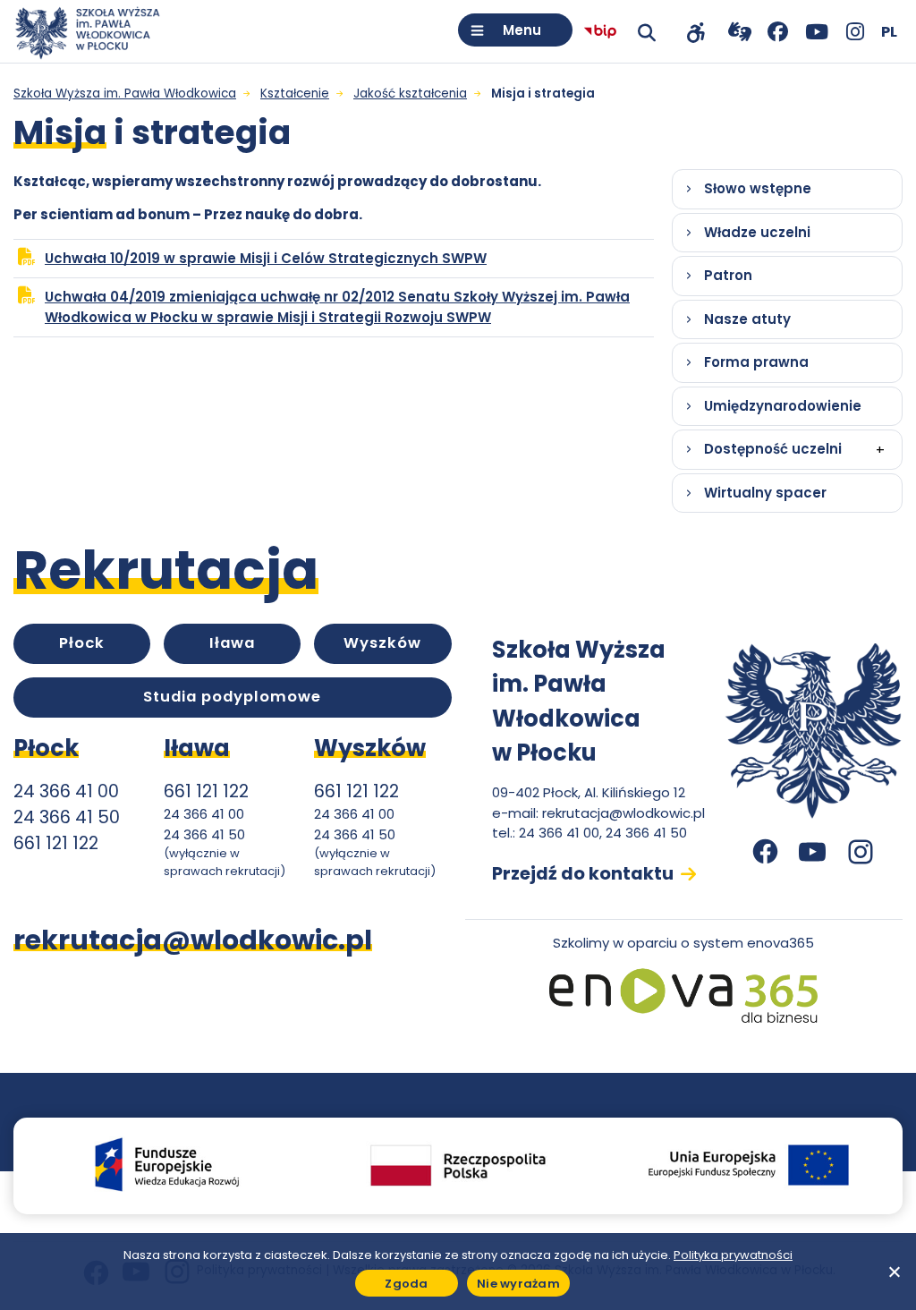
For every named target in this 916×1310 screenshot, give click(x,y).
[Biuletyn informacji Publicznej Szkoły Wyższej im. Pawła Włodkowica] (600, 31)
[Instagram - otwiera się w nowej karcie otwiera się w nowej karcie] (854, 31)
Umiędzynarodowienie (782, 405)
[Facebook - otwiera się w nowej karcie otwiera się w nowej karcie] (777, 31)
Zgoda (406, 1283)
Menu (522, 30)
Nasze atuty (747, 319)
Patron (728, 275)
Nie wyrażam (518, 1283)
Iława (232, 643)
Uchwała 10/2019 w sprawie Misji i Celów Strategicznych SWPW (292, 263)
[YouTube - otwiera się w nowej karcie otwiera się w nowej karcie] (816, 31)
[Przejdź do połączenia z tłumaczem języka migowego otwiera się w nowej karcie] (739, 31)
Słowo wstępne (757, 188)
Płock (82, 643)
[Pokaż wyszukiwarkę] (646, 31)
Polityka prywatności (733, 1254)
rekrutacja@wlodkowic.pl (623, 813)
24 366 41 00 (66, 791)
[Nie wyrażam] (894, 1271)
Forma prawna (756, 362)
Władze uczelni (757, 232)
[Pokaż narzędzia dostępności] (695, 31)
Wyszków (382, 643)
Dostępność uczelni (773, 448)
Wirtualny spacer (765, 492)
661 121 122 (55, 843)
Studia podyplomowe (232, 696)
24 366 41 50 (66, 817)
